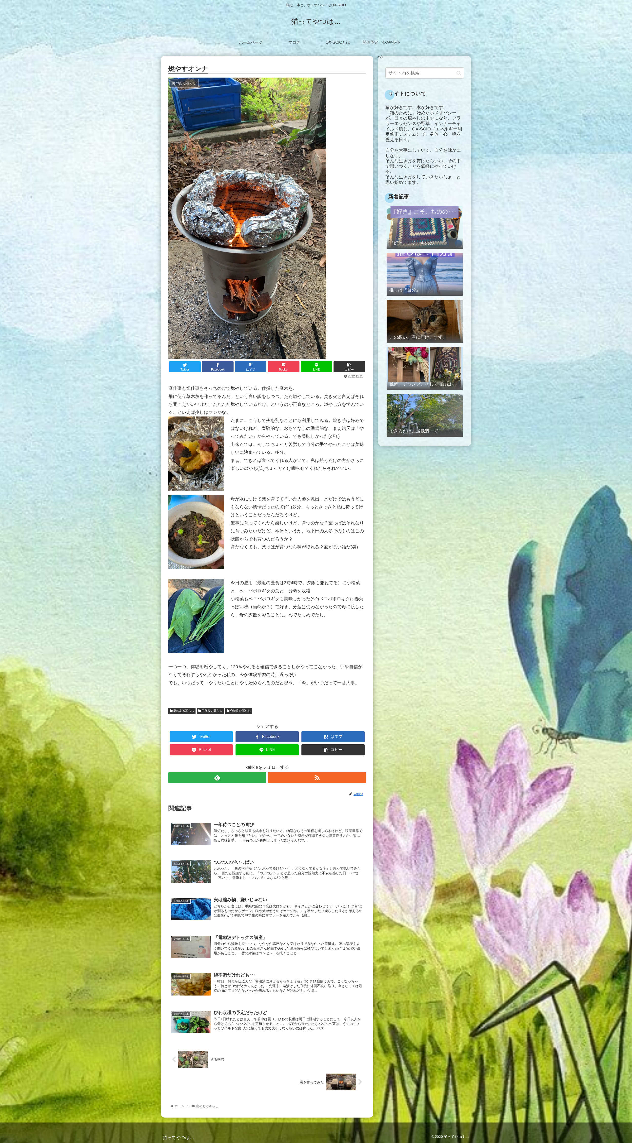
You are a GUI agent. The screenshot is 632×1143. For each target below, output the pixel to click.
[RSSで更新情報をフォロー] (317, 777)
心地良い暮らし (240, 710)
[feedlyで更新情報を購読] (217, 777)
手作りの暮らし (211, 710)
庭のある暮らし (183, 710)
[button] (458, 73)
